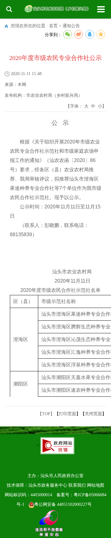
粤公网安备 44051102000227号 (63, 504)
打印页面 (67, 414)
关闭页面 (93, 414)
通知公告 (71, 25)
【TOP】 (46, 414)
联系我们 (77, 485)
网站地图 (95, 485)
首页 (53, 25)
